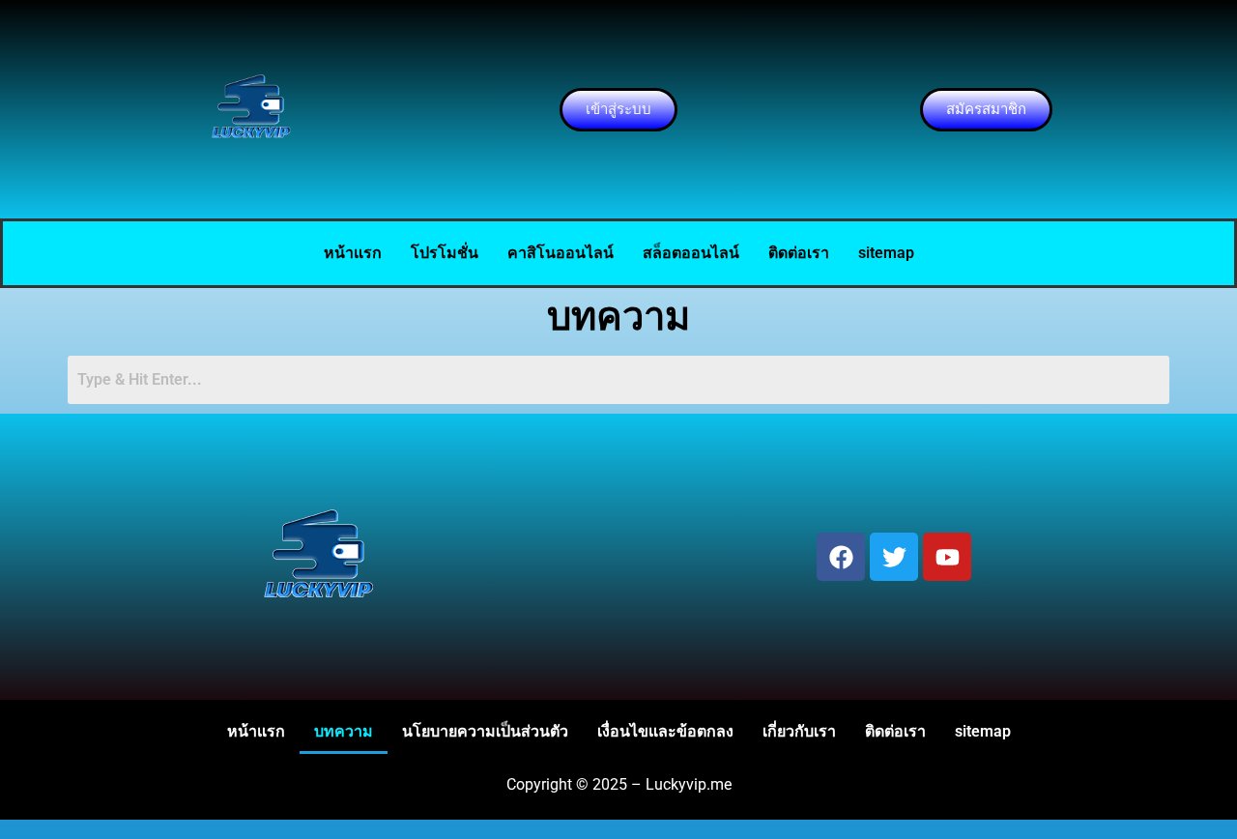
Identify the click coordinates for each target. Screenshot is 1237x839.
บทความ (343, 731)
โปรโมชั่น (444, 253)
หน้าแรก (353, 253)
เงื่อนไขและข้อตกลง (665, 731)
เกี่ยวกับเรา (799, 731)
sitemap (886, 253)
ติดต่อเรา (798, 253)
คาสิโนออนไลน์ (560, 253)
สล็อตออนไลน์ (691, 253)
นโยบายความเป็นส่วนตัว (485, 731)
